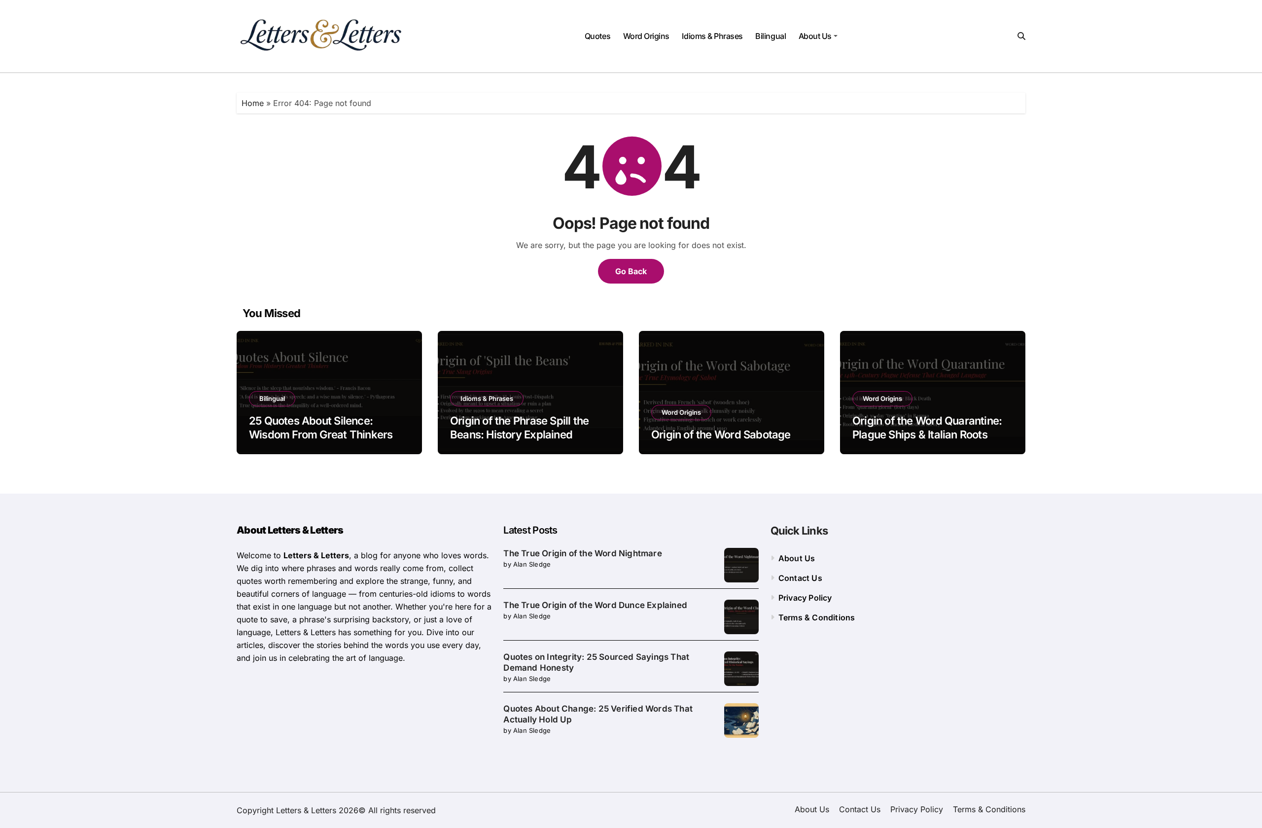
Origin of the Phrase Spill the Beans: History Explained (519, 427)
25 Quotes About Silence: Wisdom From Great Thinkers (320, 427)
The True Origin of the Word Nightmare (582, 553)
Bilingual (770, 36)
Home (253, 103)
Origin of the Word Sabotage (721, 434)
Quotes (597, 36)
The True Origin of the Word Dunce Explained (595, 605)
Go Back (631, 271)
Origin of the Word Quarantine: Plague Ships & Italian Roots (927, 427)
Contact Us (800, 578)
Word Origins (646, 36)
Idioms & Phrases (712, 36)
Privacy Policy (805, 598)
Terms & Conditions (816, 617)
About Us (815, 36)
